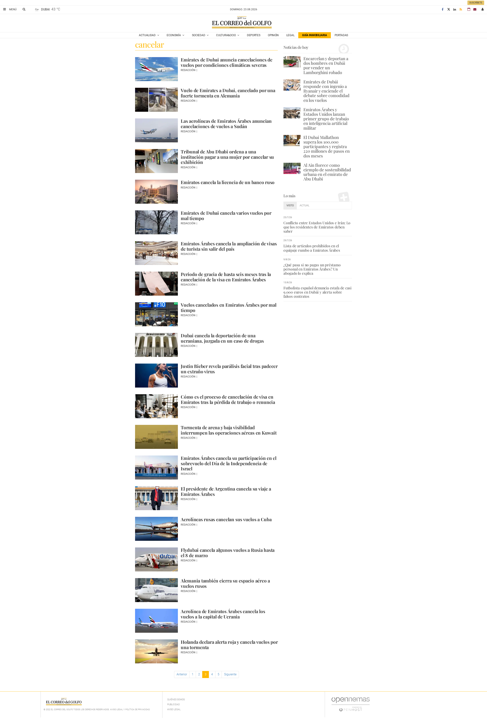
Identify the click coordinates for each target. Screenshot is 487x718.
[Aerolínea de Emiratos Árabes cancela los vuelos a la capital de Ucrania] (156, 621)
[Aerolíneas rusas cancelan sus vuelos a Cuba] (156, 529)
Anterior (182, 674)
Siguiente (230, 674)
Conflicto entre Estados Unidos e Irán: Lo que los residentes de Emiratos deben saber (316, 227)
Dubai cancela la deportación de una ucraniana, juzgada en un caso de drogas (222, 338)
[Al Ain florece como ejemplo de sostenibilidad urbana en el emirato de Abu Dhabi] (292, 168)
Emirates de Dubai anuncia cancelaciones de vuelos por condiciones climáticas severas (226, 62)
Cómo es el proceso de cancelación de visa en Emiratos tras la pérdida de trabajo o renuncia (228, 399)
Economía (174, 35)
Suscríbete (475, 2)
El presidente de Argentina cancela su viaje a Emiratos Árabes (226, 491)
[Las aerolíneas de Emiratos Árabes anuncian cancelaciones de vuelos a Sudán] (156, 130)
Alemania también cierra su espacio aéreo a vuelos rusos (225, 583)
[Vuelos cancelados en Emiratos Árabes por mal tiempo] (156, 314)
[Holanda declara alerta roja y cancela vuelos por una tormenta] (156, 651)
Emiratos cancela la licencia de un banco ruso (228, 182)
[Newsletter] (474, 9)
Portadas (341, 35)
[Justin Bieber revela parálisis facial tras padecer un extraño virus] (156, 376)
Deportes (253, 35)
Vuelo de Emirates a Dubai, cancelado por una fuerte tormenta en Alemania (228, 93)
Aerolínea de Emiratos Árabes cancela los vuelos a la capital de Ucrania (223, 614)
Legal (290, 35)
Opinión (273, 35)
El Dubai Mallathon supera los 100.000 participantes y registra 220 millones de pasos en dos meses (326, 146)
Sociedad (199, 35)
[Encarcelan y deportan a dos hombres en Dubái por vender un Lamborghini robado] (292, 61)
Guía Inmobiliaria (314, 35)
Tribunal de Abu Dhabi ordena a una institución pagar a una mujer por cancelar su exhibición (227, 156)
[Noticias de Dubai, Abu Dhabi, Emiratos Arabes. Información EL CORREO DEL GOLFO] (241, 22)
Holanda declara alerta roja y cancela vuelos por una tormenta (229, 644)
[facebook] (442, 9)
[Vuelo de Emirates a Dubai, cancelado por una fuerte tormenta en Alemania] (156, 100)
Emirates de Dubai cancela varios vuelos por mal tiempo (226, 215)
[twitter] (449, 9)
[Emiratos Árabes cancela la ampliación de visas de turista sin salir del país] (156, 253)
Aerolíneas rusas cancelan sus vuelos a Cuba (226, 519)
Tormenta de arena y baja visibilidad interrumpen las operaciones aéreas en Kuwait (228, 430)
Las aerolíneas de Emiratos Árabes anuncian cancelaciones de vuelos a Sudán (226, 123)
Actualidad (147, 35)
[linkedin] (455, 9)
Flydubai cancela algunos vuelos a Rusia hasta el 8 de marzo (228, 552)
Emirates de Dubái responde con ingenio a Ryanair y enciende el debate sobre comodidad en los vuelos (326, 91)
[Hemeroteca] (468, 9)
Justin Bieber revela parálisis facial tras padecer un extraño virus (229, 368)
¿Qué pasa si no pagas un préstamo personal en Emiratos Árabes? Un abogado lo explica (312, 269)
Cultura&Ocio (226, 35)
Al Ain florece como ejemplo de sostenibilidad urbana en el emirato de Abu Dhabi (327, 172)
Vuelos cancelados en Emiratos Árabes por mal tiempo (228, 307)
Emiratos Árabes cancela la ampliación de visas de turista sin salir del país (229, 246)
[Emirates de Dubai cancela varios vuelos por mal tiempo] (156, 222)
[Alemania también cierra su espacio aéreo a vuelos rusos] (156, 590)
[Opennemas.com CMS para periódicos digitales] (351, 704)
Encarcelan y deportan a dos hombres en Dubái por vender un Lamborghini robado (325, 65)
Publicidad (173, 704)
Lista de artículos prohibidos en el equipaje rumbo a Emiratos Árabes (311, 247)
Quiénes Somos (176, 699)
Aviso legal (174, 709)
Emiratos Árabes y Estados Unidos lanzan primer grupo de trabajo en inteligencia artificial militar (326, 119)
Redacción (188, 70)
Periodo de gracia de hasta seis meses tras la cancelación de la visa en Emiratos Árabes (226, 276)
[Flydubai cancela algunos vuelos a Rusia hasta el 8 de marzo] (156, 559)
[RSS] (461, 9)
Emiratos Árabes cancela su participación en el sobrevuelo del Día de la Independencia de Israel (228, 463)
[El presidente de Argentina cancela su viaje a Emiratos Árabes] (156, 498)
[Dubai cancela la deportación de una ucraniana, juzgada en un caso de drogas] (156, 345)
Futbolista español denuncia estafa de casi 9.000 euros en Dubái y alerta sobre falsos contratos (317, 292)
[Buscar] (24, 9)
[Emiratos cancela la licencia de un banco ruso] (156, 192)
